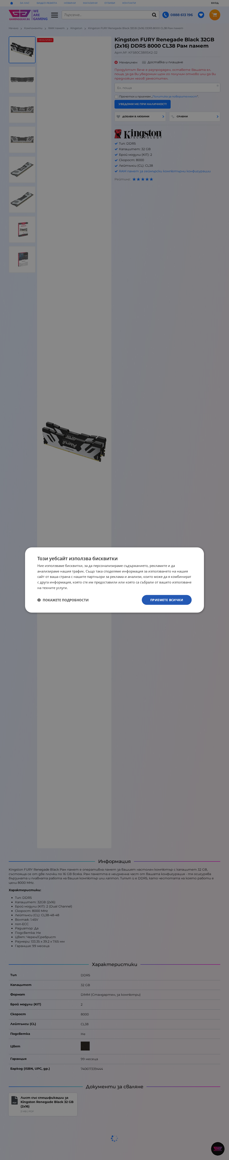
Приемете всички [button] (166, 600)
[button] (63, 600)
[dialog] (114, 580)
